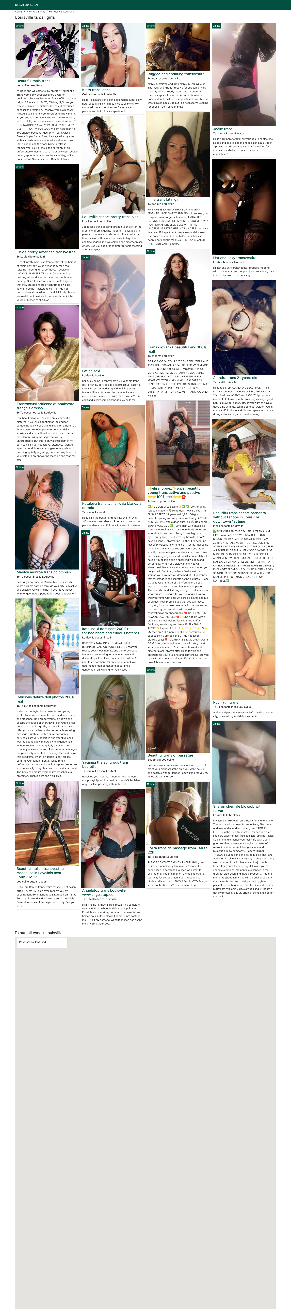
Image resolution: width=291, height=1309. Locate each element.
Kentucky (54, 11)
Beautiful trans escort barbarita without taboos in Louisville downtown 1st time (239, 517)
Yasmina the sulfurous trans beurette (105, 764)
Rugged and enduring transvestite (176, 74)
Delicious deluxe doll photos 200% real (45, 699)
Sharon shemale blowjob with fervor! (238, 808)
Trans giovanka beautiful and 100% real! (177, 349)
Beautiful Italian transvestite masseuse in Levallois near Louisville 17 (40, 872)
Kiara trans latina (96, 90)
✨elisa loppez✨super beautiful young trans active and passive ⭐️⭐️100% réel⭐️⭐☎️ (174, 492)
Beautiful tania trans (33, 81)
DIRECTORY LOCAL (26, 4)
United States (37, 11)
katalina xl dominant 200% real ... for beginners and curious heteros (110, 631)
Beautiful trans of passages (171, 755)
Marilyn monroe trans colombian (44, 572)
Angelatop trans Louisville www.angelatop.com (104, 892)
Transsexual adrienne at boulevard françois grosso (45, 406)
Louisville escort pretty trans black (111, 217)
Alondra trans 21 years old (235, 378)
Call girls (20, 11)
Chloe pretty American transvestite (46, 252)
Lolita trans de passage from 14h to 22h (178, 850)
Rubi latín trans (225, 702)
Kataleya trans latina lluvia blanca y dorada (111, 505)
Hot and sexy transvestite (234, 258)
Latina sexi (91, 371)
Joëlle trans (223, 129)
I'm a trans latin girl (164, 199)
